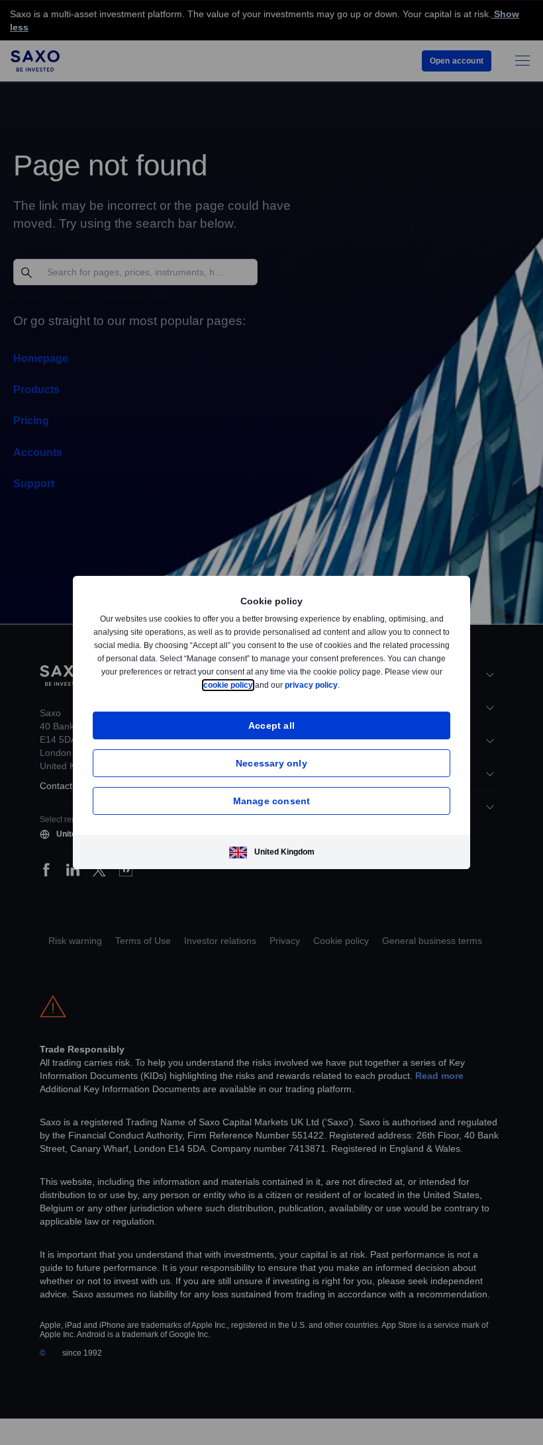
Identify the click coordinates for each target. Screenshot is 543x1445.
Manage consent (272, 800)
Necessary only (271, 763)
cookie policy (258, 685)
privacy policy (342, 685)
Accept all (272, 725)
